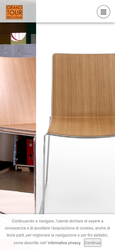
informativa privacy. (64, 242)
